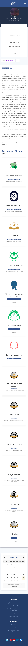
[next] (23, 558)
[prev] (4, 558)
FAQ (14, 614)
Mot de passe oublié (14, 631)
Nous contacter (14, 617)
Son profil (14, 31)
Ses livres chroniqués (14, 46)
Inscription (14, 628)
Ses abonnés (15, 54)
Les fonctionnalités (14, 606)
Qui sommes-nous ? (14, 603)
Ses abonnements (15, 49)
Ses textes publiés (15, 35)
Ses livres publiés (14, 42)
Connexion (14, 625)
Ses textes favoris (15, 38)
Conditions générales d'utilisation (14, 610)
